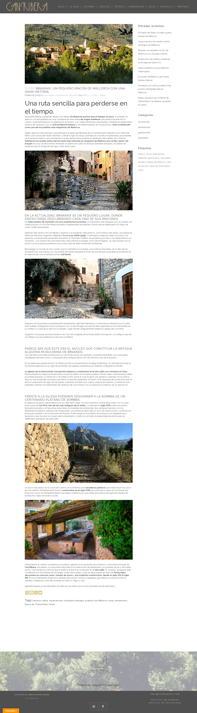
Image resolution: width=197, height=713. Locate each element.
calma (45, 600)
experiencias (62, 95)
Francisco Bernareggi (63, 235)
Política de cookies (165, 700)
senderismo (121, 600)
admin (85, 95)
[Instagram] (27, 593)
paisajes (79, 600)
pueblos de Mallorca (96, 600)
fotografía (69, 600)
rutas (111, 600)
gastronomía (144, 132)
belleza (37, 600)
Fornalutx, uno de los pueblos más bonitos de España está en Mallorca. (154, 89)
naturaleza (74, 95)
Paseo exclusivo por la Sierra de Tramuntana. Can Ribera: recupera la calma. (154, 101)
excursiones (49, 95)
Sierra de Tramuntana (36, 604)
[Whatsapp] (36, 593)
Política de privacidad (165, 703)
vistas (52, 604)
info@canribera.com (165, 694)
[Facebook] (31, 593)
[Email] (40, 593)
